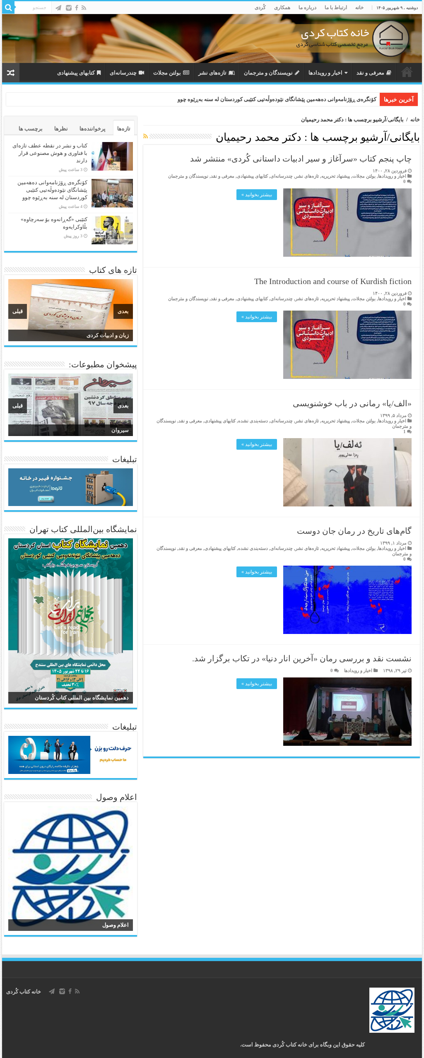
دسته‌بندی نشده (253, 420)
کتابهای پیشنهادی (76, 73)
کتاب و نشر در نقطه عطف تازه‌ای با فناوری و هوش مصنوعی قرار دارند (49, 153)
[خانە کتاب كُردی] (212, 38)
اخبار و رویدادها (325, 73)
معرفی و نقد (370, 73)
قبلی (17, 311)
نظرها (61, 128)
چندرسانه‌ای (123, 73)
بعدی (123, 311)
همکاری (282, 7)
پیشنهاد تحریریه (335, 176)
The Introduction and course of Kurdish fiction (333, 281)
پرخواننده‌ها (93, 128)
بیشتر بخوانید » (256, 195)
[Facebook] (76, 8)
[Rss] (84, 8)
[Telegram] (58, 8)
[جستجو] (8, 7)
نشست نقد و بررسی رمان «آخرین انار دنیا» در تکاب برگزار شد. (302, 658)
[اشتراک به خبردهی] (145, 136)
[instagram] (68, 8)
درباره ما (307, 7)
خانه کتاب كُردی (23, 991)
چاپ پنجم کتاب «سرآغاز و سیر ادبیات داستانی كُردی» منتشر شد (301, 158)
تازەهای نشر (212, 73)
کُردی (260, 7)
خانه (359, 7)
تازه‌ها (123, 128)
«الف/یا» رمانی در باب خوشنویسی (352, 403)
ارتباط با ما (336, 7)
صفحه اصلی (407, 71)
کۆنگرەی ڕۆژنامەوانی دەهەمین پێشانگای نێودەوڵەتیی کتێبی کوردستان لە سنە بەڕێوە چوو (277, 99)
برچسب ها (31, 128)
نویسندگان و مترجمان (268, 73)
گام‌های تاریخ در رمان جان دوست (354, 530)
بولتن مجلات (167, 73)
